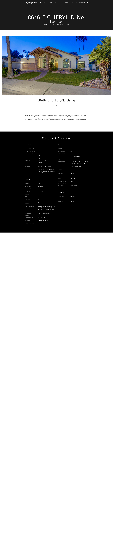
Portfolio (50, 2)
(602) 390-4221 (82, 2)
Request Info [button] (29, 125)
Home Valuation (66, 2)
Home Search (57, 2)
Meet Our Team (43, 2)
